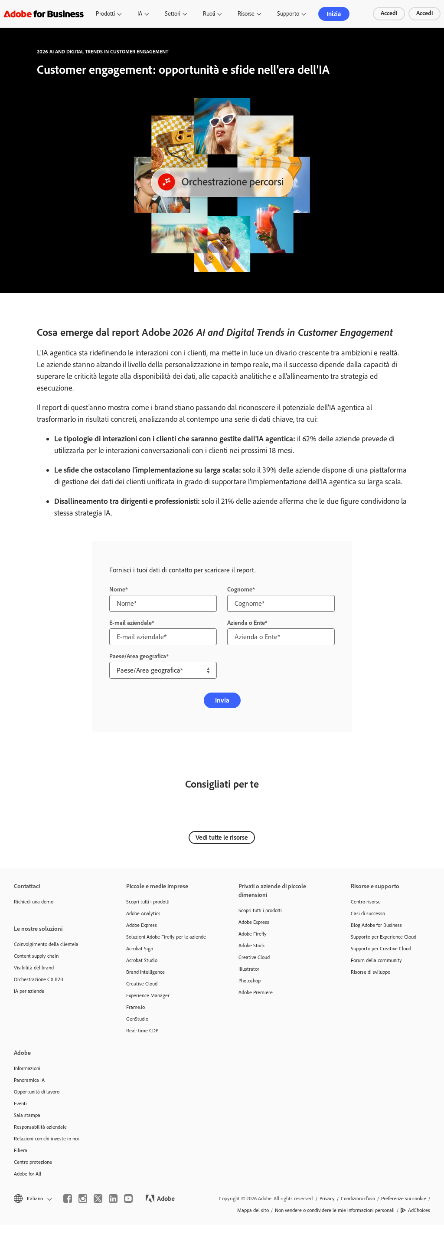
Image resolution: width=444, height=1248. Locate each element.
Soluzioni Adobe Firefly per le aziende (166, 937)
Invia (222, 700)
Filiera (20, 1150)
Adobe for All (27, 1174)
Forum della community (376, 960)
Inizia (333, 14)
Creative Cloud (141, 984)
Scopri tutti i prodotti (148, 902)
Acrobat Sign (139, 949)
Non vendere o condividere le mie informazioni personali (335, 1210)
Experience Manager (148, 995)
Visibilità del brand (34, 968)
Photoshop (249, 981)
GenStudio (137, 1019)
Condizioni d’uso (358, 1198)
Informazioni (27, 1068)
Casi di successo (368, 913)
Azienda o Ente (246, 623)
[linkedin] (113, 1198)
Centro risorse (366, 902)
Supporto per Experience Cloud (383, 937)
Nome (117, 589)
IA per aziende (29, 991)
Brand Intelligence (145, 972)
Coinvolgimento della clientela (46, 944)
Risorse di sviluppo (370, 972)
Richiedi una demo (33, 902)
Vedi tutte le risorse (222, 837)
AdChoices (419, 1210)
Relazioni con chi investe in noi (46, 1139)
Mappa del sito (253, 1210)
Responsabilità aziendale (40, 1127)
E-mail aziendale (130, 623)
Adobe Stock (251, 946)
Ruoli (209, 13)
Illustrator (248, 969)
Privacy (327, 1198)
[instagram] (82, 1198)
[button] (32, 1199)
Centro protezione (33, 1162)
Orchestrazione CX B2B (38, 979)
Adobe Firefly (252, 934)
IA (139, 13)
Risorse (246, 13)
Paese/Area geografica (137, 656)
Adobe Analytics (143, 913)
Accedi (389, 13)
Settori (172, 13)
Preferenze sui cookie (403, 1198)
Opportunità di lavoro (36, 1092)
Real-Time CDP (142, 1031)
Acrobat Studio (141, 960)
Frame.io (135, 1007)
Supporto (288, 13)
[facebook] (67, 1198)
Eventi (20, 1103)
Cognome (239, 589)
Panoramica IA (29, 1080)
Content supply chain (36, 956)
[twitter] (98, 1198)
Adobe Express (141, 925)
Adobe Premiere (255, 992)
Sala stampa (27, 1115)
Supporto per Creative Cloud (381, 949)
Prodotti (105, 13)
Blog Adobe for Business (376, 925)
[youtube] (128, 1198)
